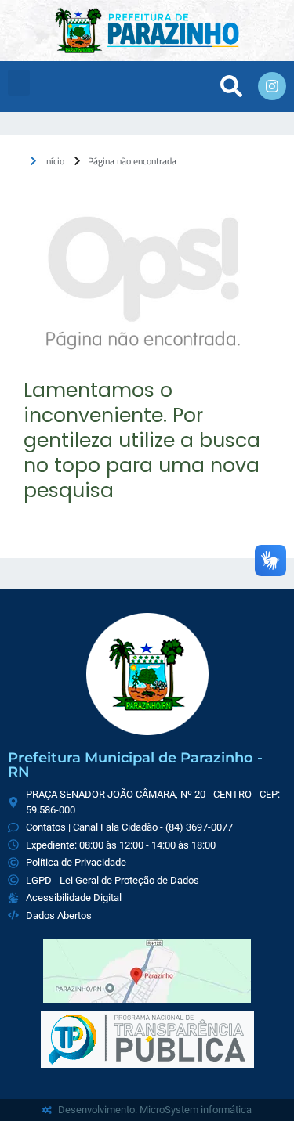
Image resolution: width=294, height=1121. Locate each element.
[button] (19, 83)
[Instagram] (272, 86)
